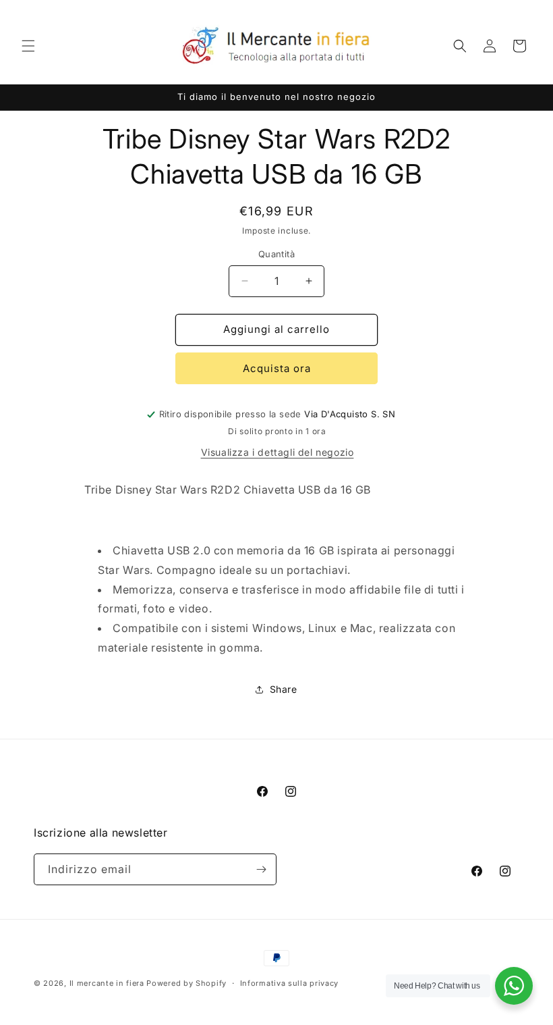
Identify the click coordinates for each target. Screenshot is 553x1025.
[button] (28, 46)
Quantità (276, 253)
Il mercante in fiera (108, 983)
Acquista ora (277, 368)
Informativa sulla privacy (289, 983)
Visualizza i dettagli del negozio (277, 452)
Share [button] (283, 689)
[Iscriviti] (261, 869)
